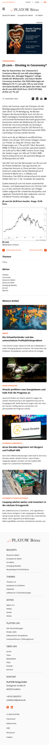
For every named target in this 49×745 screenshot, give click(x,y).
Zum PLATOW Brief (8, 2)
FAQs (8, 662)
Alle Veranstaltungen (14, 628)
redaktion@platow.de (16, 700)
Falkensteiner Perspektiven (17, 635)
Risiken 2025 (11, 632)
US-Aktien (39, 15)
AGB (8, 728)
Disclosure (10, 732)
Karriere (9, 669)
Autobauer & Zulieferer (15, 585)
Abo (45, 2)
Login (37, 2)
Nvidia (9, 616)
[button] (33, 99)
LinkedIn (12, 707)
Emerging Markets (13, 566)
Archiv (8, 651)
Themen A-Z (11, 582)
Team (8, 655)
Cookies (9, 737)
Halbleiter (10, 589)
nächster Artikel (36, 250)
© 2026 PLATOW (12, 714)
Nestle (9, 612)
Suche (28, 2)
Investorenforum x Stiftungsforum (20, 639)
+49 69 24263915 (13, 696)
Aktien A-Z (10, 605)
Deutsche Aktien (8, 15)
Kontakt (9, 666)
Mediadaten (11, 659)
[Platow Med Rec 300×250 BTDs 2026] (24, 39)
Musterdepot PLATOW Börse (17, 569)
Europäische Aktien (25, 15)
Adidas (9, 609)
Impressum (10, 719)
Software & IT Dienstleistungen (18, 593)
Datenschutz (11, 723)
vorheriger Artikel (14, 250)
